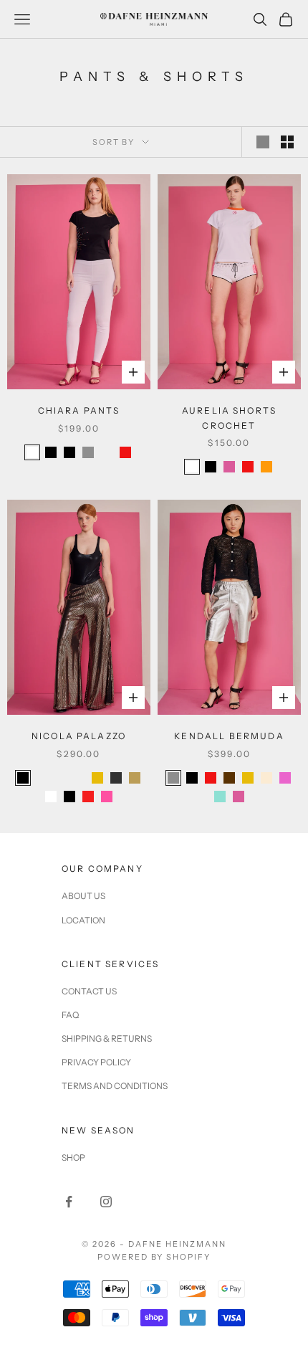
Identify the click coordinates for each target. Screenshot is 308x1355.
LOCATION (83, 920)
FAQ (70, 1014)
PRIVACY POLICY (96, 1062)
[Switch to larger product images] (262, 142)
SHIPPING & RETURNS (107, 1038)
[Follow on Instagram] (106, 1201)
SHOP (73, 1157)
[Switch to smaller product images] (287, 142)
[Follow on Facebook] (69, 1201)
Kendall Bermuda (229, 736)
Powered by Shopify (154, 1257)
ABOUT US (83, 895)
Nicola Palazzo (79, 736)
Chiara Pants (79, 410)
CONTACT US (89, 991)
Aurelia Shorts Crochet (229, 417)
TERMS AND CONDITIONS (115, 1085)
